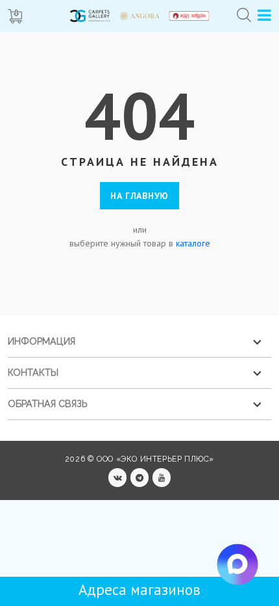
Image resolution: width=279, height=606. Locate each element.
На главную (139, 196)
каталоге (193, 243)
